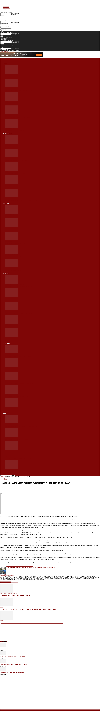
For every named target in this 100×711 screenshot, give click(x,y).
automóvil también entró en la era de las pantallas (14, 284)
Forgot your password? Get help (6, 37)
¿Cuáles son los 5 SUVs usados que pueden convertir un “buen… (18, 103)
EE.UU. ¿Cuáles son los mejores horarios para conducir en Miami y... (14, 656)
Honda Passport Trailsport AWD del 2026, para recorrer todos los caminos (21, 200)
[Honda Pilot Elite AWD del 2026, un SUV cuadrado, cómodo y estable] (11, 143)
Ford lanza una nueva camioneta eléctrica (13, 254)
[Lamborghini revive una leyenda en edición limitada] (11, 266)
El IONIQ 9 (6, 437)
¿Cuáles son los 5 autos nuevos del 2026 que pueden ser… (17, 396)
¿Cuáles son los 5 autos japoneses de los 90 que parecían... (12, 672)
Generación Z (7, 324)
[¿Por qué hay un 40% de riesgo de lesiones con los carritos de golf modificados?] (11, 127)
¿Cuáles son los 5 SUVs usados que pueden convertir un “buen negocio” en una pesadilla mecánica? (31, 623)
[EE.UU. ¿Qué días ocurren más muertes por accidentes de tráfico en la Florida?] (11, 406)
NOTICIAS (5, 3)
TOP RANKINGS (6, 8)
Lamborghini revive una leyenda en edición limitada (16, 270)
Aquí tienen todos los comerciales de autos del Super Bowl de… (18, 471)
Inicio (1, 476)
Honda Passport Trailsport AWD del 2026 (12, 198)
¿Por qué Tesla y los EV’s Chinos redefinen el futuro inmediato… (18, 313)
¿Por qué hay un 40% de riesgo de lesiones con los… (16, 130)
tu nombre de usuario (15, 13)
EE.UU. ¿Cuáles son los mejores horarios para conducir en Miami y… (19, 90)
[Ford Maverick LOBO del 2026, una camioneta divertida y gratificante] (11, 183)
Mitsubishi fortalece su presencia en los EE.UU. (13, 74)
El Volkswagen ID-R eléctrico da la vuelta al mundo (19, 566)
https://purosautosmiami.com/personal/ (7, 575)
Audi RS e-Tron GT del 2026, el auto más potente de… (16, 160)
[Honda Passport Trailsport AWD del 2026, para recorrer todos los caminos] (11, 197)
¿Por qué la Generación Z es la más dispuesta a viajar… (16, 326)
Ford (4, 476)
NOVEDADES (6, 6)
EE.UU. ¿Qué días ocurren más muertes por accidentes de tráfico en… (19, 410)
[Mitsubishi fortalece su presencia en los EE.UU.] (11, 73)
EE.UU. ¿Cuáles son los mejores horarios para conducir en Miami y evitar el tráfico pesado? (29, 609)
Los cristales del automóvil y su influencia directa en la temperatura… (20, 300)
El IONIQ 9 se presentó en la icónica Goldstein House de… (17, 439)
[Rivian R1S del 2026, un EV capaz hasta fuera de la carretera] (11, 170)
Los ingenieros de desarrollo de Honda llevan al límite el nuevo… (19, 458)
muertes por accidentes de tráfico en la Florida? (14, 407)
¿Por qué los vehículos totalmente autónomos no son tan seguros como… (21, 340)
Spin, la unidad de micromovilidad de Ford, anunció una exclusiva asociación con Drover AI (31, 567)
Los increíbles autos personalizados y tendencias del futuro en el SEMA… (20, 453)
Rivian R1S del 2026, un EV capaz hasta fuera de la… (15, 173)
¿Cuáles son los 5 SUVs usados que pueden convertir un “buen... (13, 664)
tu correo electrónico (15, 21)
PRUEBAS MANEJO (7, 133)
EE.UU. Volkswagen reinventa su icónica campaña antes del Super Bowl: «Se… (21, 426)
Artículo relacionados (5, 582)
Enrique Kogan (3, 486)
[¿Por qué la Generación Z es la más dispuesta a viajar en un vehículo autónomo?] (11, 323)
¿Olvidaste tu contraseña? (5, 16)
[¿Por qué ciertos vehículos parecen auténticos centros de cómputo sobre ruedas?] (11, 283)
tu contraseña (13, 14)
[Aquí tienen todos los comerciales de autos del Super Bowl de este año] (11, 468)
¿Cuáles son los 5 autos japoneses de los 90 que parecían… (17, 117)
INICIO (4, 2)
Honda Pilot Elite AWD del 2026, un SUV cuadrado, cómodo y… (18, 146)
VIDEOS (4, 9)
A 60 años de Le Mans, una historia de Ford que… (15, 243)
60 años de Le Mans (8, 241)
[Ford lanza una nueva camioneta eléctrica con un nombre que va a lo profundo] (11, 253)
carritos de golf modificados (10, 128)
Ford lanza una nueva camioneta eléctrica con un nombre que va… (19, 256)
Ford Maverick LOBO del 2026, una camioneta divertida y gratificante (19, 187)
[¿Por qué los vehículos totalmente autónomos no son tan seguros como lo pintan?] (11, 336)
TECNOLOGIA (6, 7)
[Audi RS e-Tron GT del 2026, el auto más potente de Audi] (11, 156)
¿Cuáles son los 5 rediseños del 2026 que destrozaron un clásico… (19, 383)
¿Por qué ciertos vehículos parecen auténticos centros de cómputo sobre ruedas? (22, 286)
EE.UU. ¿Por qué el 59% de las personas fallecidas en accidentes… (18, 230)
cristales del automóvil (9, 297)
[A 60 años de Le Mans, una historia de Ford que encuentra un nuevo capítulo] (11, 240)
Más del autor (14, 582)
